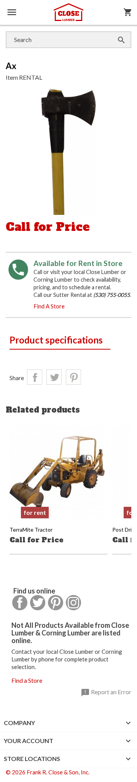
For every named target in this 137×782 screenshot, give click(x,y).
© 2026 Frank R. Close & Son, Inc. (47, 772)
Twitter (37, 602)
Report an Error (106, 692)
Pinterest (73, 377)
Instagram (73, 602)
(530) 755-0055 (111, 295)
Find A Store (49, 306)
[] (114, 32)
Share (34, 377)
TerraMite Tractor (31, 529)
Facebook (19, 602)
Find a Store (26, 680)
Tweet (54, 377)
